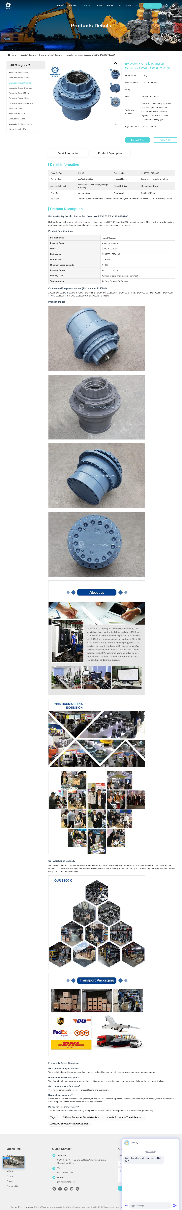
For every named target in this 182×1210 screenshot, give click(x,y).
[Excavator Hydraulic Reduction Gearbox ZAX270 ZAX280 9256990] (77, 94)
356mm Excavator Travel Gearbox (81, 1117)
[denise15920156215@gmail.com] (77, 1189)
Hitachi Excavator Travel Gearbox (125, 1117)
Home (60, 5)
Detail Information (68, 153)
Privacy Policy (17, 1207)
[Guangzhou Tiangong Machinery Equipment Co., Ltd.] (8, 5)
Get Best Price (137, 140)
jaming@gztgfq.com (66, 1182)
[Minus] (175, 1142)
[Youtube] (66, 1189)
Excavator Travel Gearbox (41, 55)
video (99, 5)
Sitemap (29, 1207)
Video (10, 1171)
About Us (11, 1161)
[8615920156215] (72, 1189)
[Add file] (126, 1205)
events (109, 5)
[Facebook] (60, 1189)
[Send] (175, 1205)
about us (72, 5)
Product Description (110, 153)
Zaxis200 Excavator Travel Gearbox (69, 1123)
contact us (132, 5)
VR (120, 5)
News (10, 1176)
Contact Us (12, 1186)
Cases (10, 1181)
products (86, 5)
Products (23, 55)
